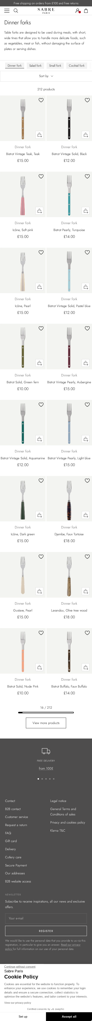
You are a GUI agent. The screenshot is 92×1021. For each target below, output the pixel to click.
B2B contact (13, 809)
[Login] (78, 11)
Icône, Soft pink (23, 230)
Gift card (11, 841)
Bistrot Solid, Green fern (23, 382)
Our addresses (15, 873)
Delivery (10, 849)
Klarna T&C (57, 830)
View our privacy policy (17, 1002)
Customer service (16, 817)
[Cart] (86, 11)
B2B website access (18, 881)
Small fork (55, 65)
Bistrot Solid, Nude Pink (22, 686)
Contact (10, 801)
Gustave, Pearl (22, 610)
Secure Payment (16, 865)
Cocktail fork (77, 65)
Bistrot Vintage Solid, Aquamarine (23, 458)
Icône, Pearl (23, 306)
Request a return (16, 825)
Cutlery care (13, 857)
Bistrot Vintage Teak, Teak (23, 154)
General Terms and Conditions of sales (63, 812)
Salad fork (35, 65)
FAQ (8, 833)
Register (46, 931)
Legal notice (58, 801)
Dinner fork (15, 65)
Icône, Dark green (23, 534)
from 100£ (46, 768)
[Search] (16, 11)
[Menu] (6, 10)
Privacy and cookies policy (67, 822)
